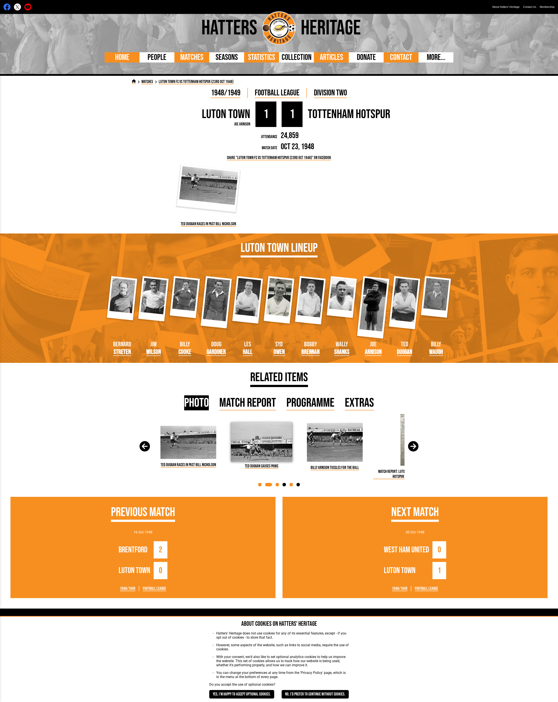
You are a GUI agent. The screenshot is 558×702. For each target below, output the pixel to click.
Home (122, 57)
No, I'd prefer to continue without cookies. (315, 694)
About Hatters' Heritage (506, 6)
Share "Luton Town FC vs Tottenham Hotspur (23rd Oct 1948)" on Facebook (279, 157)
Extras (359, 402)
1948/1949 (225, 93)
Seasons (227, 57)
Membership (547, 6)
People (157, 57)
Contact (401, 57)
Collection (296, 57)
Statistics (261, 57)
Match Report (247, 402)
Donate (366, 57)
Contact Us (529, 6)
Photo (196, 402)
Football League (277, 93)
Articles (331, 57)
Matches (191, 57)
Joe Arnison (242, 124)
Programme (310, 402)
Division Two (330, 93)
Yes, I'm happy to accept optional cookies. (242, 694)
